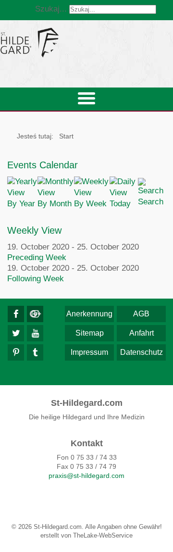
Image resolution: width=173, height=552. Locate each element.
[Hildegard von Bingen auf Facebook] (16, 314)
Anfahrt (141, 333)
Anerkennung (89, 314)
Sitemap (89, 333)
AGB (141, 314)
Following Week (35, 278)
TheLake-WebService (103, 535)
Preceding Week (36, 257)
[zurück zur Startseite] (86, 42)
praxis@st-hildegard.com (86, 475)
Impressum (89, 352)
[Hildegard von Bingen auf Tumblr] (35, 352)
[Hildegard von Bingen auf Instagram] (35, 314)
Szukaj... (51, 8)
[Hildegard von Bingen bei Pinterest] (16, 352)
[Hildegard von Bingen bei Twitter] (16, 333)
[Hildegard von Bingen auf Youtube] (35, 333)
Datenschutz (141, 352)
